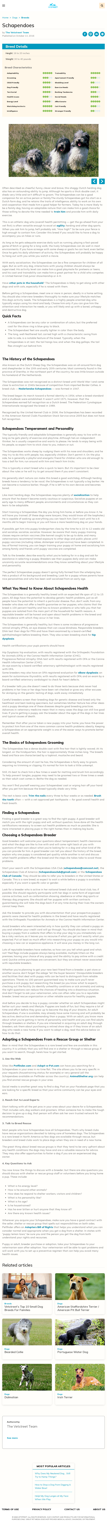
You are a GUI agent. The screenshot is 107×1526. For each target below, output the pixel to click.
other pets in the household (26, 282)
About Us (99, 1509)
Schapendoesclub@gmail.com (57, 872)
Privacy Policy (41, 1509)
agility (61, 225)
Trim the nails (37, 795)
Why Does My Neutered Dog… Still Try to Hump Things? (52, 1475)
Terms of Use (10, 1509)
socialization (82, 495)
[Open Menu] (4, 5)
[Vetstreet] (53, 5)
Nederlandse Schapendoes (35, 388)
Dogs (15, 17)
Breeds (25, 17)
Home (5, 17)
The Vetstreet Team (17, 32)
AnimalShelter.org (81, 1076)
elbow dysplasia (88, 672)
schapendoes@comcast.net (81, 868)
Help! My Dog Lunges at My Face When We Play (51, 1498)
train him (59, 211)
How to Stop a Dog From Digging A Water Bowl (53, 1486)
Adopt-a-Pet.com (48, 1065)
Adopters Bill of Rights (39, 1227)
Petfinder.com (22, 1065)
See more (12, 1438)
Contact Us (72, 1509)
